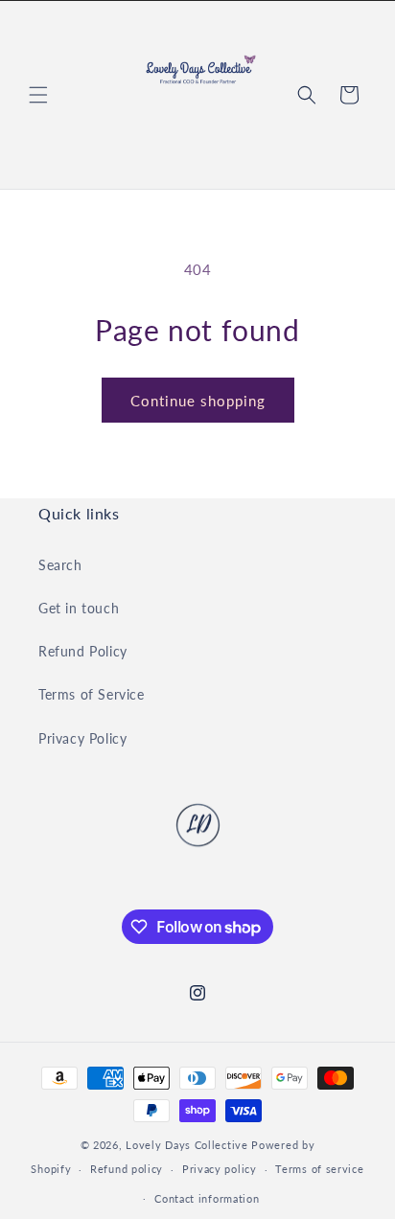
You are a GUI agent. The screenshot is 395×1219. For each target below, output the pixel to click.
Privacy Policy (82, 738)
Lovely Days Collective (186, 1144)
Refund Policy (83, 651)
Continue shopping (198, 400)
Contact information (206, 1198)
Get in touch (78, 608)
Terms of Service (91, 694)
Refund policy (126, 1168)
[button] (38, 95)
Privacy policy (219, 1168)
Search (60, 565)
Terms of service (319, 1168)
